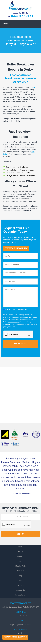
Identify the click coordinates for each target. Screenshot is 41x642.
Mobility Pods (20, 566)
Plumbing (20, 556)
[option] (20, 40)
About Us (20, 571)
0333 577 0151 (22, 16)
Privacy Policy (20, 595)
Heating (20, 551)
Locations (20, 585)
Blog (20, 576)
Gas (20, 561)
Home (20, 547)
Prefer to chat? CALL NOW (16, 248)
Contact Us (20, 590)
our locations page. (13, 322)
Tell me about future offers (16, 310)
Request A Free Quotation (15, 637)
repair (33, 87)
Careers (20, 580)
